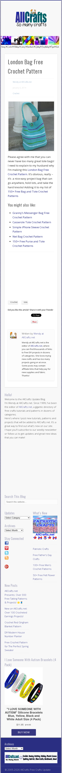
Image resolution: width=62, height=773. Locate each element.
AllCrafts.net (36, 345)
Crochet (16, 93)
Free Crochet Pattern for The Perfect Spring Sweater (16, 646)
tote (26, 302)
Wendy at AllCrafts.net (22, 82)
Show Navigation (49, 28)
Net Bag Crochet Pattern (28, 236)
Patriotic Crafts (41, 548)
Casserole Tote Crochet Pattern (32, 222)
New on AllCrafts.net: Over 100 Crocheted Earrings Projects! (16, 612)
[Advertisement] (34, 277)
